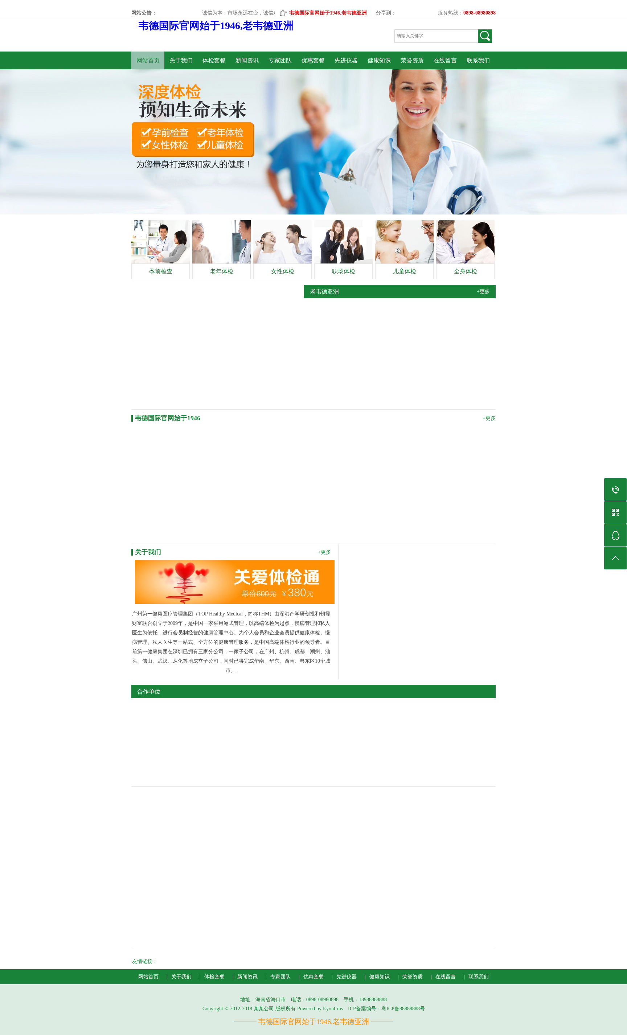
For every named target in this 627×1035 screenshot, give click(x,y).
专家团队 (280, 60)
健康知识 (379, 60)
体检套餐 (214, 60)
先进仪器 (346, 60)
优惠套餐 (313, 60)
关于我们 (181, 60)
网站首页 (148, 60)
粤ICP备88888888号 (403, 1008)
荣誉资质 (412, 60)
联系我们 (478, 60)
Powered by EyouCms (319, 1008)
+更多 (483, 291)
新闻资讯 (247, 60)
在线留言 (445, 60)
